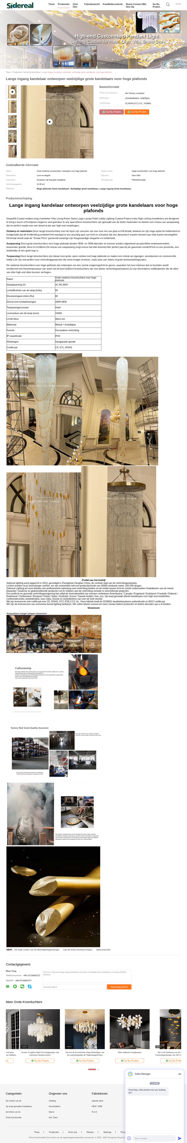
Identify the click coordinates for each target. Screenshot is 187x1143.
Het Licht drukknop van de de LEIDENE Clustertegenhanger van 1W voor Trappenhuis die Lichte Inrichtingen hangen (160, 1053)
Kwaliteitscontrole (113, 4)
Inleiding (52, 1101)
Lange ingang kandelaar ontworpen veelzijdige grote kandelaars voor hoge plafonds (77, 72)
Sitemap (107, 1132)
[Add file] (129, 1138)
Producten (64, 4)
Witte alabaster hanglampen (115, 1052)
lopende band (97, 1101)
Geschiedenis (54, 1106)
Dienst (51, 1112)
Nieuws (90, 1132)
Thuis (51, 4)
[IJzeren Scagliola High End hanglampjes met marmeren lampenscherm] (26, 1029)
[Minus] (179, 1074)
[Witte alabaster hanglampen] (115, 1029)
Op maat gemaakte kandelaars (19, 1106)
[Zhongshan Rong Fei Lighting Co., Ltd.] (20, 5)
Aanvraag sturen (119, 987)
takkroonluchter (103, 949)
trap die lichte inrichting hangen (77, 949)
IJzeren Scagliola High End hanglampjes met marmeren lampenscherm (26, 1053)
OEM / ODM (97, 1106)
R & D (94, 1112)
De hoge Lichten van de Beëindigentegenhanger (36, 949)
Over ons (75, 5)
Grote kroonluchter (13, 1117)
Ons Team (53, 1117)
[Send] (179, 1138)
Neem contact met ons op (136, 5)
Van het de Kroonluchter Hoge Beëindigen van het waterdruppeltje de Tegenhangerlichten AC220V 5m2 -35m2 (70, 1053)
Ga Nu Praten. (157, 5)
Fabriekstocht (92, 4)
